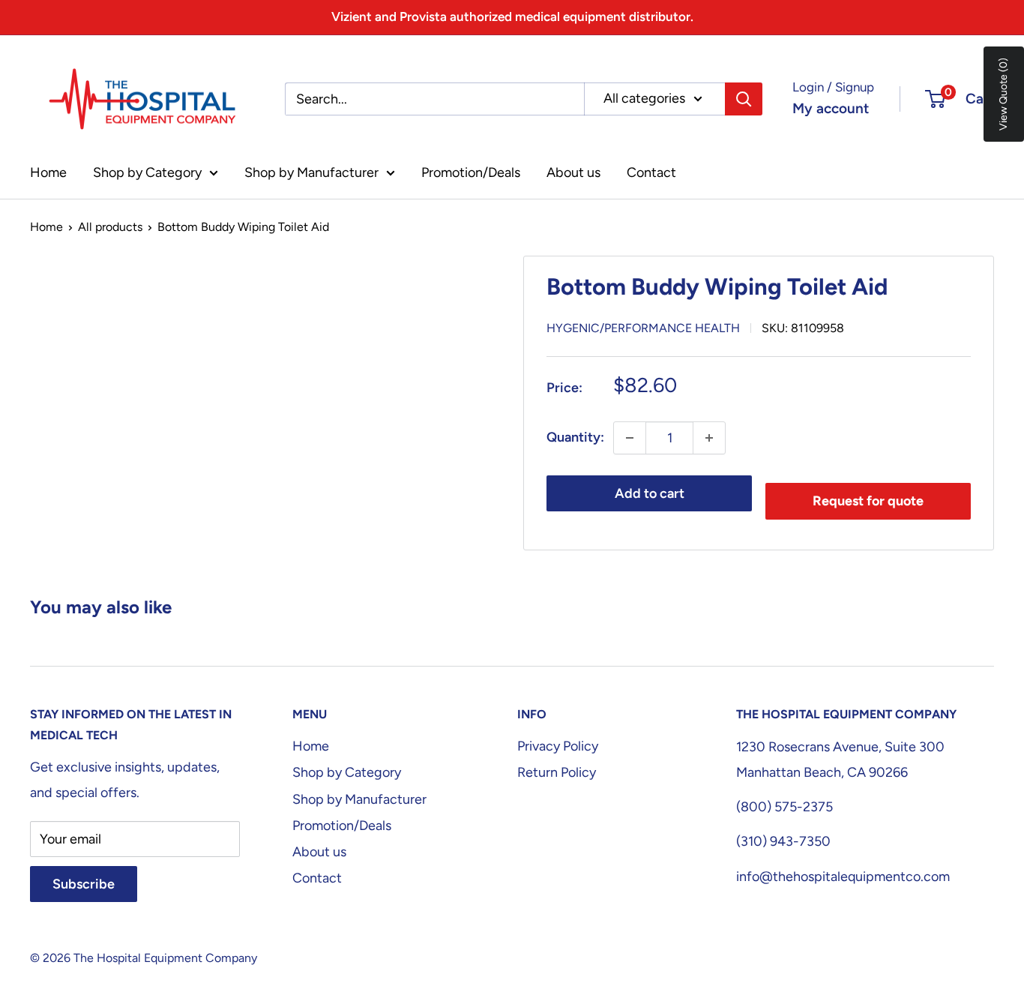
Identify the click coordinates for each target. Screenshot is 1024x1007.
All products (110, 227)
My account (830, 108)
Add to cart (649, 493)
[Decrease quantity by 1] (629, 438)
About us (573, 172)
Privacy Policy (557, 746)
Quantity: (575, 437)
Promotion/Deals (470, 172)
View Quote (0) (1003, 94)
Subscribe (83, 884)
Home (48, 172)
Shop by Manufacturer (311, 172)
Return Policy (556, 772)
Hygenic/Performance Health (643, 328)
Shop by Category (147, 172)
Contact (651, 172)
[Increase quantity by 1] (709, 438)
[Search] (743, 98)
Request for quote (868, 501)
